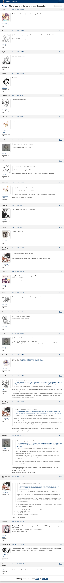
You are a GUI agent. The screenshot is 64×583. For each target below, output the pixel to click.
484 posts (4, 304)
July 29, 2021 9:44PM (18, 544)
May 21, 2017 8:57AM (18, 31)
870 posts (4, 66)
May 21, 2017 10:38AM (18, 117)
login (37, 578)
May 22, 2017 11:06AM (18, 312)
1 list (3, 556)
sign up (45, 578)
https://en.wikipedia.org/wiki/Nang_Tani (31, 359)
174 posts (4, 368)
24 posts (4, 174)
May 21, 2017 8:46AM (18, 9)
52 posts (4, 535)
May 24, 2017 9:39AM (18, 355)
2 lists (3, 132)
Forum (5, 6)
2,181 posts (5, 555)
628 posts (4, 23)
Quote (60, 9)
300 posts (4, 570)
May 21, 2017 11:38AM (18, 161)
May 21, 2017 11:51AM (18, 182)
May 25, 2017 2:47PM (18, 476)
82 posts (4, 44)
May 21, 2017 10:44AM (18, 140)
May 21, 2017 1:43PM (18, 205)
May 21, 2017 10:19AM (18, 95)
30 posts (4, 153)
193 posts (4, 240)
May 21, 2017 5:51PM (18, 293)
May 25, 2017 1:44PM (18, 435)
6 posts (4, 285)
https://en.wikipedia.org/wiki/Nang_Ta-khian (32, 360)
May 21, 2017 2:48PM (18, 227)
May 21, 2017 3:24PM (18, 248)
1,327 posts (5, 131)
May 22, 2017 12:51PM (18, 334)
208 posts (4, 109)
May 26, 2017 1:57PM (18, 521)
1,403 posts (5, 264)
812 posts (4, 326)
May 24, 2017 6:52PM (18, 376)
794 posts (4, 88)
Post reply (58, 6)
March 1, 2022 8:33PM (18, 564)
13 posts (4, 219)
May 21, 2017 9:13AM (18, 52)
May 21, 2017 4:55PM (18, 271)
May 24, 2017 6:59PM (18, 402)
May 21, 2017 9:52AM (18, 73)
